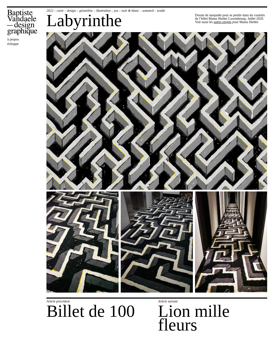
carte (60, 10)
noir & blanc (130, 10)
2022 (49, 10)
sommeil (148, 10)
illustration (103, 10)
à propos (13, 39)
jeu (116, 10)
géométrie (86, 10)
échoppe (13, 44)
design (71, 10)
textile (161, 10)
